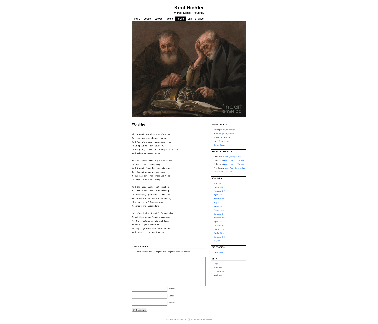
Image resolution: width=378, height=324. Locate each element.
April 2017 (218, 194)
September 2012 (219, 237)
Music (170, 18)
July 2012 (217, 240)
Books (147, 18)
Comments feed (219, 271)
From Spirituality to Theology (224, 129)
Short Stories (196, 18)
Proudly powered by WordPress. (202, 319)
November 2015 (219, 198)
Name (172, 288)
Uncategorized (219, 252)
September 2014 (219, 214)
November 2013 (219, 217)
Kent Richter (189, 7)
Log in (216, 263)
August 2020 (218, 187)
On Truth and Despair (221, 141)
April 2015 (218, 206)
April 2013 (218, 221)
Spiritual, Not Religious (222, 137)
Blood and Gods (227, 171)
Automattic (182, 319)
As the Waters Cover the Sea (235, 168)
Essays (159, 18)
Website (172, 302)
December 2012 (219, 225)
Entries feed (218, 267)
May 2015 (217, 202)
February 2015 (219, 210)
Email (172, 295)
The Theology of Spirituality (224, 133)
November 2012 (219, 229)
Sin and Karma (219, 145)
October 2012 (219, 233)
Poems (180, 18)
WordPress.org (219, 275)
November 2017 (219, 191)
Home (137, 18)
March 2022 (218, 183)
